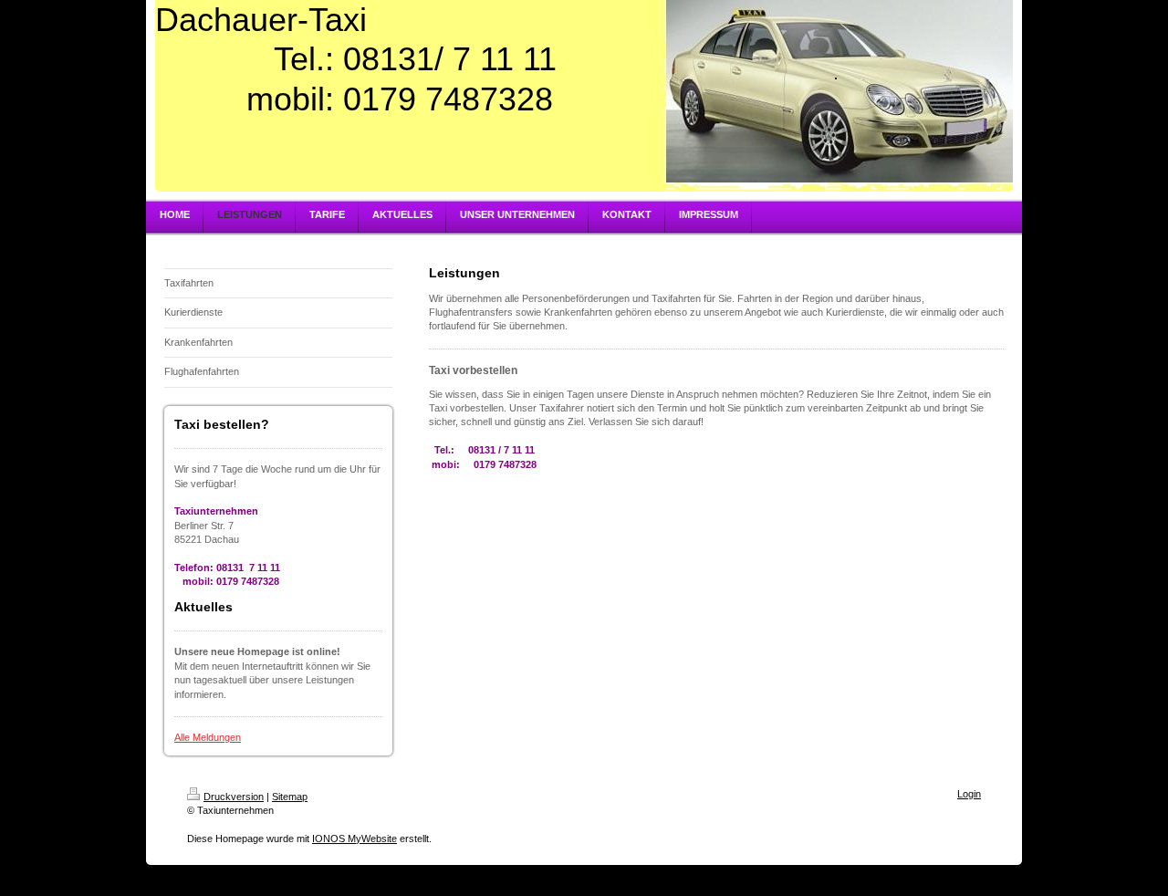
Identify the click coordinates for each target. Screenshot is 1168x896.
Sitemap (290, 796)
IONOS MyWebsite (354, 838)
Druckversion (233, 796)
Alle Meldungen (207, 737)
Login (969, 793)
